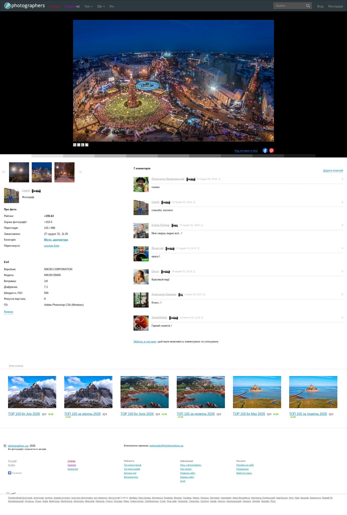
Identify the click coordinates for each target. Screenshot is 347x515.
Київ (297, 498)
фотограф (39, 498)
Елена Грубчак (160, 225)
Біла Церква (145, 498)
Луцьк (38, 501)
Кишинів (304, 498)
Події (182, 481)
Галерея (72, 6)
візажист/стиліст (62, 498)
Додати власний (333, 170)
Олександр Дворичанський (168, 178)
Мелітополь (66, 501)
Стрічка (54, 6)
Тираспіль (194, 501)
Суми (162, 501)
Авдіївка (133, 498)
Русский (12, 461)
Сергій (26, 190)
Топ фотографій (132, 469)
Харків (213, 501)
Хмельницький (233, 501)
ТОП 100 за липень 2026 (82, 414)
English (11, 465)
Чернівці (265, 501)
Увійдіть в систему (145, 341)
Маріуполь (54, 501)
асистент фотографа (82, 498)
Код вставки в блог (246, 150)
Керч (291, 498)
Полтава (118, 501)
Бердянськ (157, 498)
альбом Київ (51, 245)
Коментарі (73, 469)
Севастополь (137, 501)
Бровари (168, 498)
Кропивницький (15, 501)
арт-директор (100, 498)
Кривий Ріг (327, 498)
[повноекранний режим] (86, 144)
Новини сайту (187, 477)
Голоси (8, 311)
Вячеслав (157, 248)
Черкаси (246, 501)
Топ (88, 6)
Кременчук (315, 498)
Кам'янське (282, 498)
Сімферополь (152, 501)
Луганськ (29, 501)
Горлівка (187, 498)
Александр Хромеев (164, 294)
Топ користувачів (132, 465)
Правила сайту (187, 473)
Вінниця (178, 498)
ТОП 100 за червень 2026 (196, 414)
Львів (45, 501)
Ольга (155, 271)
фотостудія (114, 498)
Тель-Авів (172, 501)
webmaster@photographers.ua (166, 445)
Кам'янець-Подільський (263, 498)
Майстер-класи (244, 473)
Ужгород (204, 501)
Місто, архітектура (56, 239)
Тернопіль (183, 501)
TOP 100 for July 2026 (24, 414)
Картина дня (130, 473)
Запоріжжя (226, 498)
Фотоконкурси (131, 477)
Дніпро (196, 498)
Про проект (186, 469)
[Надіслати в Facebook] (265, 151)
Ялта (273, 501)
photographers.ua (18, 445)
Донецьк (204, 498)
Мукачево (79, 501)
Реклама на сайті (245, 465)
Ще (100, 6)
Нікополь (100, 501)
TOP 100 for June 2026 (137, 414)
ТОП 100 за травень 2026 (308, 414)
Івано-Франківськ (241, 498)
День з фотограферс (190, 465)
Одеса (109, 501)
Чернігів (256, 501)
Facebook (16, 473)
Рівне (126, 501)
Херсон (221, 501)
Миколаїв (89, 501)
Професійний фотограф (20, 498)
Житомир (214, 498)
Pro (112, 6)
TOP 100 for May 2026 (249, 414)
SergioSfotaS (159, 317)
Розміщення (242, 469)
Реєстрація (335, 6)
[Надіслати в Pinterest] (271, 151)
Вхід (320, 6)
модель (49, 498)
